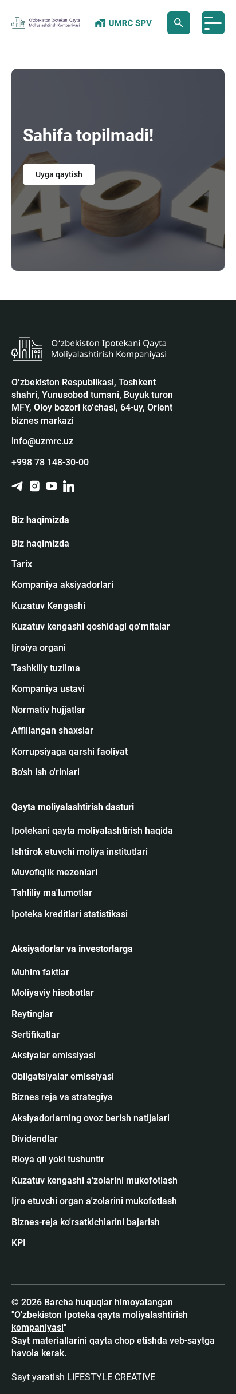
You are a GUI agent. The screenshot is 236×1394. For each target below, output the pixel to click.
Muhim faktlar (40, 972)
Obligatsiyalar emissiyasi (62, 1076)
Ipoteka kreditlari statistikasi (69, 914)
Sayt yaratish (83, 1377)
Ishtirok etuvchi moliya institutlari (79, 851)
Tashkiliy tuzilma (45, 668)
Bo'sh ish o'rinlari (45, 772)
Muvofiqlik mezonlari (54, 872)
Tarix (21, 564)
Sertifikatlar (35, 1034)
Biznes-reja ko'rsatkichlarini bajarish (85, 1222)
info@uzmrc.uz (42, 441)
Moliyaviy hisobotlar (52, 992)
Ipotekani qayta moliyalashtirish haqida (92, 830)
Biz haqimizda (40, 543)
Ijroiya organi (38, 647)
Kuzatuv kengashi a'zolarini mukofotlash (94, 1180)
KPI (18, 1242)
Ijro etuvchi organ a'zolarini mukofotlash (94, 1201)
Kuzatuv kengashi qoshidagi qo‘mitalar (90, 626)
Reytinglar (32, 1014)
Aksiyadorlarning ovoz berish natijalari (90, 1118)
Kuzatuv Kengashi (48, 605)
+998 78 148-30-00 (50, 462)
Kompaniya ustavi (48, 688)
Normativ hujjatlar (48, 709)
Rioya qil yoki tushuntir (57, 1159)
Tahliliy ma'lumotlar (51, 892)
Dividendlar (34, 1138)
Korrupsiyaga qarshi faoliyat (69, 751)
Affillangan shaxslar (52, 730)
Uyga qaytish (59, 174)
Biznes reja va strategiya (62, 1097)
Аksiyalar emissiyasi (53, 1055)
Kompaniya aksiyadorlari (62, 584)
